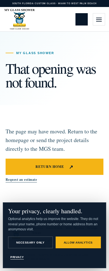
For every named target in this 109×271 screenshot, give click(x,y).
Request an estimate (83, 19)
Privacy (17, 257)
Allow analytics (78, 242)
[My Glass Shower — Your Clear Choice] (19, 19)
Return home (54, 166)
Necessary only (30, 242)
